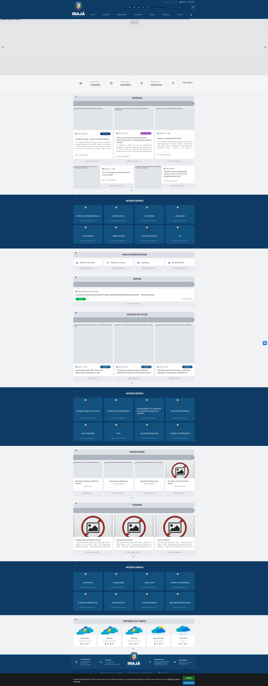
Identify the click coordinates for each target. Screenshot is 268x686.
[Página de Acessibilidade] (148, 7)
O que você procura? (160, 7)
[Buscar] (192, 7)
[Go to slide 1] (133, 73)
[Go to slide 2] (134, 73)
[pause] (137, 22)
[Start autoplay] (132, 22)
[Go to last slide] (2, 47)
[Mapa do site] (143, 7)
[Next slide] (265, 47)
